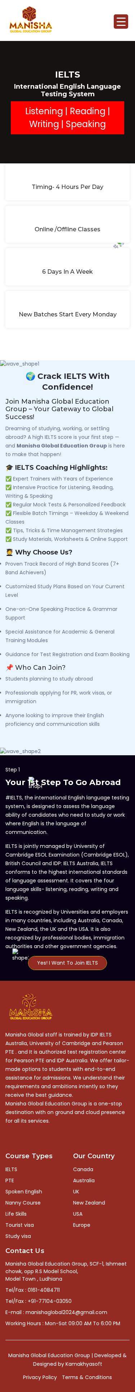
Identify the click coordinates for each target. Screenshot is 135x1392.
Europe (81, 1225)
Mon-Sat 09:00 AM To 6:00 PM (82, 1323)
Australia (84, 1180)
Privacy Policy (40, 1377)
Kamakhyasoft (84, 1364)
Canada (83, 1169)
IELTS (11, 1169)
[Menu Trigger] (121, 21)
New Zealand (89, 1202)
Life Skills (16, 1213)
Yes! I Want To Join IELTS (67, 962)
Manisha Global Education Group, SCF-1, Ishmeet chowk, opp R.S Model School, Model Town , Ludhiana (66, 1271)
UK (76, 1191)
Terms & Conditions (87, 1377)
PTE (9, 1180)
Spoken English (23, 1191)
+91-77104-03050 (50, 1301)
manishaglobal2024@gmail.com (66, 1312)
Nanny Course (23, 1202)
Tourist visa (19, 1225)
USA (77, 1213)
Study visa (18, 1236)
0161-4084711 (44, 1290)
